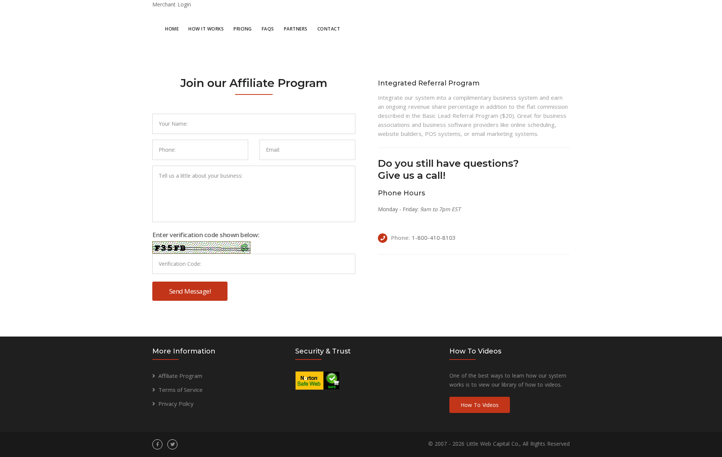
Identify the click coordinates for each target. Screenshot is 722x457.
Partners (296, 29)
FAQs (268, 29)
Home (172, 29)
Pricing (243, 29)
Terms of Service (180, 389)
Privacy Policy (176, 403)
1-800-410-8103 (434, 237)
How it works (206, 29)
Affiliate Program (180, 375)
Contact (328, 29)
